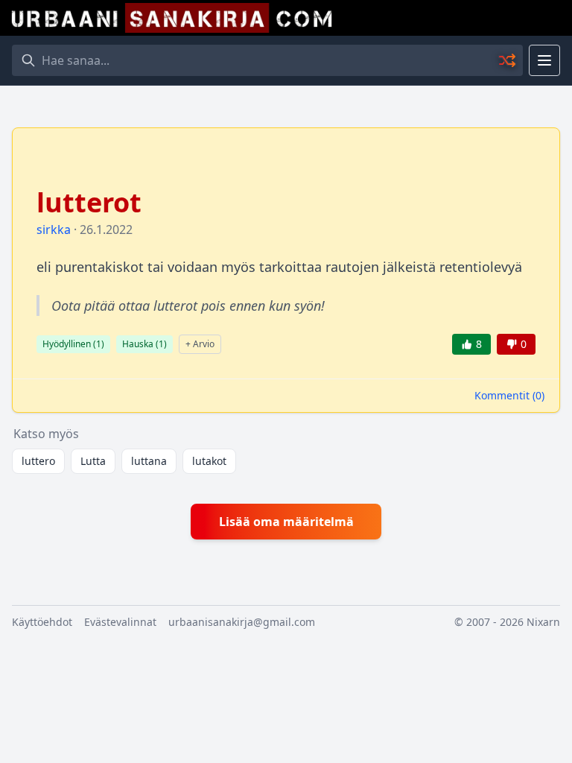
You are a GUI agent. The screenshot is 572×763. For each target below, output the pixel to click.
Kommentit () (509, 395)
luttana (149, 461)
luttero (38, 461)
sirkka (53, 229)
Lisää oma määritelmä (286, 521)
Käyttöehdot (42, 622)
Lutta (93, 461)
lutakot (209, 461)
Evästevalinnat (120, 622)
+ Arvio (199, 344)
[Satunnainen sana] (508, 60)
